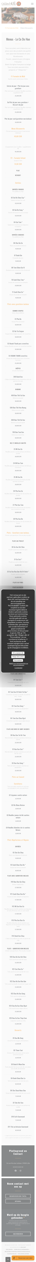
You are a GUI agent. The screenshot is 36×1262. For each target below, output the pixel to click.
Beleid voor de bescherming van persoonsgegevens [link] (18, 664)
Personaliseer (18, 660)
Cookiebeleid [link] (18, 668)
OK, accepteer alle (18, 653)
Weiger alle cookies (18, 657)
